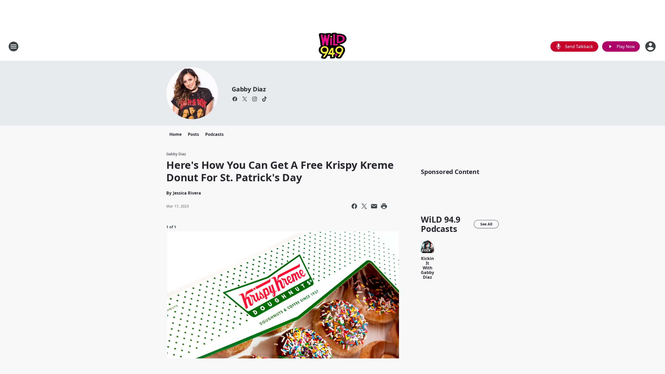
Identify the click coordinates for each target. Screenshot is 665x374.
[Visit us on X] (245, 99)
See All (486, 224)
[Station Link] (333, 46)
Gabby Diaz (249, 89)
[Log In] (651, 46)
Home (175, 134)
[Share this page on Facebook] (354, 206)
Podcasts (214, 134)
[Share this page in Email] (374, 206)
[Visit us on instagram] (254, 99)
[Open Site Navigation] (13, 46)
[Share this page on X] (364, 206)
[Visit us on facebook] (235, 99)
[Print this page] (384, 206)
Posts (193, 134)
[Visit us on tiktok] (264, 99)
